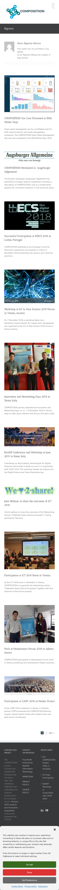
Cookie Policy (17, 886)
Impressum (43, 886)
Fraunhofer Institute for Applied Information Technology (27, 765)
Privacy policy (31, 886)
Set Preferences (29, 880)
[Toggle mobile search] (53, 7)
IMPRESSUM (27, 776)
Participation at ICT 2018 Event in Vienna (27, 575)
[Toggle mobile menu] (53, 4)
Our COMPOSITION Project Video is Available (48, 763)
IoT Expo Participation (48, 776)
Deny (29, 872)
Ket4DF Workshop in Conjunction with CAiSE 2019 (48, 791)
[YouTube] (47, 810)
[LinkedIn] (42, 810)
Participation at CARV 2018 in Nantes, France (29, 701)
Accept (29, 864)
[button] (54, 829)
